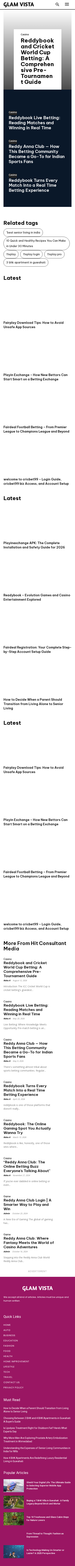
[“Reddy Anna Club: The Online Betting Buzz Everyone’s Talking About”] (63, 1159)
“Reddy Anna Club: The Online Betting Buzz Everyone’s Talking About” (26, 1166)
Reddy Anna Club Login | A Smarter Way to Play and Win (27, 1204)
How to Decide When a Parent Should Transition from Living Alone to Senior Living (33, 704)
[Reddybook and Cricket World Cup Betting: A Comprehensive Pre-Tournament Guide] (63, 960)
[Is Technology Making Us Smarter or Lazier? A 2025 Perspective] (13, 1551)
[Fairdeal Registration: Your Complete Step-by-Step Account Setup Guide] (37, 626)
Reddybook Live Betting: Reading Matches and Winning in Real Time (34, 122)
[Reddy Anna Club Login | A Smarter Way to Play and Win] (63, 1197)
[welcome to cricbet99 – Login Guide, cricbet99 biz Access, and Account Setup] (37, 458)
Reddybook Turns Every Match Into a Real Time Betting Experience (33, 185)
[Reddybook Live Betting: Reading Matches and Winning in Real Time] (63, 1002)
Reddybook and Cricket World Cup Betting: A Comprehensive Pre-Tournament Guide (37, 61)
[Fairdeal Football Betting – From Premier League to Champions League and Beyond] (37, 406)
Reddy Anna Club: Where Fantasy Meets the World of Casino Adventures (28, 1242)
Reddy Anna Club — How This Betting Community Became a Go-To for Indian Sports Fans (37, 154)
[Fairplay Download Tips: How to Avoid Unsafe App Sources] (37, 301)
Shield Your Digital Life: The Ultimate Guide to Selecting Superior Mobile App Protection (49, 1485)
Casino (25, 34)
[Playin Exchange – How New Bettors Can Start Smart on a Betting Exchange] (37, 353)
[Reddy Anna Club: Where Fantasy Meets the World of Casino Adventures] (63, 1235)
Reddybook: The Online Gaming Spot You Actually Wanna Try (27, 1128)
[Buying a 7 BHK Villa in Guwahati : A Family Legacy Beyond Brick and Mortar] (13, 1502)
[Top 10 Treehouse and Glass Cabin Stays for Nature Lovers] (13, 1518)
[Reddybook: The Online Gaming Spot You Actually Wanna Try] (63, 1121)
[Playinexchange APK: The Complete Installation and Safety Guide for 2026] (37, 522)
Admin (6, 1213)
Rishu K (6, 980)
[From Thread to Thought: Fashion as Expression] (13, 1535)
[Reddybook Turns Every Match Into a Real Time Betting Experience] (63, 1083)
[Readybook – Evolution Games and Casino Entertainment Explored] (37, 574)
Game (7, 1196)
